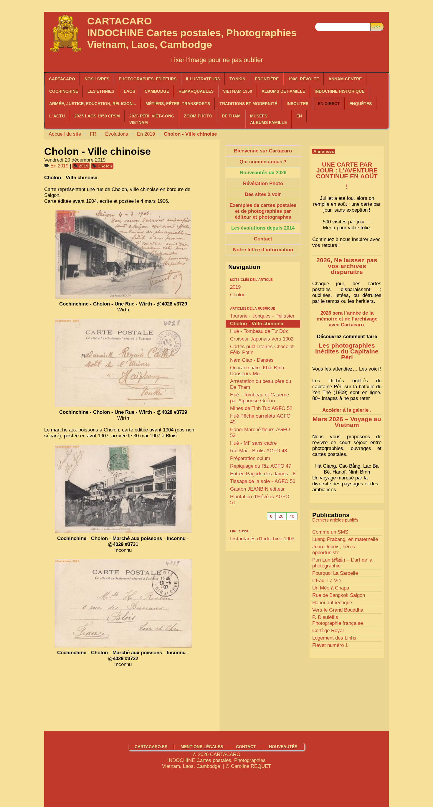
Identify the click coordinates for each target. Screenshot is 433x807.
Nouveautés (283, 746)
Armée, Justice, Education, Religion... (92, 103)
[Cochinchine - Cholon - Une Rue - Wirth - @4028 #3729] (123, 254)
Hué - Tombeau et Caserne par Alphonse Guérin (259, 398)
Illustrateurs (203, 79)
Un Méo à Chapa (330, 588)
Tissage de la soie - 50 (262, 481)
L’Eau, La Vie (326, 580)
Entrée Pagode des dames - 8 (262, 473)
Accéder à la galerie (345, 410)
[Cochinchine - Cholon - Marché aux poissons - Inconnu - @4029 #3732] (123, 603)
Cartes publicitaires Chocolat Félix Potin (262, 349)
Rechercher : (329, 18)
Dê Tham (231, 116)
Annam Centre (345, 79)
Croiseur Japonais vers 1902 (261, 339)
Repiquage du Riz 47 (260, 466)
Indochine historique (339, 91)
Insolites (297, 103)
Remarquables (196, 91)
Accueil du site (65, 134)
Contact (246, 746)
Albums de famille (283, 91)
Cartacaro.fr (151, 746)
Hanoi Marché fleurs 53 (260, 432)
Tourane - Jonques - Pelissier (262, 316)
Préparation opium (250, 458)
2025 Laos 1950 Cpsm (97, 116)
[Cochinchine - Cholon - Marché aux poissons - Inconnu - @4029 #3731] (123, 489)
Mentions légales (202, 746)
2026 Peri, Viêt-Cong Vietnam (151, 119)
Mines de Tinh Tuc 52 (261, 408)
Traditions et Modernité (248, 103)
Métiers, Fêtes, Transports (178, 103)
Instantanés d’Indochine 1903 (262, 539)
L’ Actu (57, 116)
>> (377, 26)
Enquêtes (360, 103)
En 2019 (146, 134)
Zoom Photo (198, 116)
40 (292, 516)
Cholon (104, 166)
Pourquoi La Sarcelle (335, 573)
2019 (83, 166)
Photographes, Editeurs (147, 79)
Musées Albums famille (268, 119)
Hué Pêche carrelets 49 (260, 419)
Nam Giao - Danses (252, 360)
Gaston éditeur (257, 489)
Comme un (330, 532)
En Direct (329, 103)
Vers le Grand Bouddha (337, 610)
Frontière (267, 79)
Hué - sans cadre (253, 443)
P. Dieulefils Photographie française (337, 620)
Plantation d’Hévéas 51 (259, 499)
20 (281, 516)
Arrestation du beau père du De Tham (260, 384)
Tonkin (237, 79)
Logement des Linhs (334, 638)
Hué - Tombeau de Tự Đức (259, 331)
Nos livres (97, 79)
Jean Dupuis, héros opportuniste (333, 549)
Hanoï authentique (332, 602)
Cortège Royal (328, 630)
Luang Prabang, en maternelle (345, 539)
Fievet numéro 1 (330, 645)
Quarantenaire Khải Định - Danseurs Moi (258, 370)
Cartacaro (62, 79)
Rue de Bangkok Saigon (338, 595)
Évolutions (116, 134)
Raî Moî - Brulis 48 (258, 451)
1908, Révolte (303, 79)
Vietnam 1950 (237, 91)
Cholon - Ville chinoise (256, 323)
